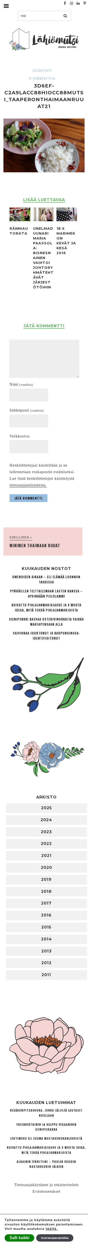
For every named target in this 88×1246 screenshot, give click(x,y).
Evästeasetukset (46, 1191)
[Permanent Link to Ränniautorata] (20, 220)
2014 (46, 939)
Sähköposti (27, 410)
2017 (46, 903)
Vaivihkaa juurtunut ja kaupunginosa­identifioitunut (46, 636)
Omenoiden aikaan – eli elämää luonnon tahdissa (46, 579)
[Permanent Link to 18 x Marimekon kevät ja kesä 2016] (66, 220)
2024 (46, 820)
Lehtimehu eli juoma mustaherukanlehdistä (46, 1138)
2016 (46, 915)
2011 (46, 975)
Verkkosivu (20, 436)
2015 (46, 927)
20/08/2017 (42, 70)
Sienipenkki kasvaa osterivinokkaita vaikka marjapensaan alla (46, 622)
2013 (46, 951)
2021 (46, 855)
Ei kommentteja (42, 78)
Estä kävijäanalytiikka (54, 1238)
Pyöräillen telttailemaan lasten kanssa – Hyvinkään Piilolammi (46, 594)
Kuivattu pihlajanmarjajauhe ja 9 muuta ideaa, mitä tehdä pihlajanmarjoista (46, 607)
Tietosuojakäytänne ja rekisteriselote (46, 1185)
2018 (46, 891)
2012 (46, 963)
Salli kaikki (19, 1238)
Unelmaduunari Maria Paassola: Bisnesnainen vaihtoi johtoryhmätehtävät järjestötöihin (43, 257)
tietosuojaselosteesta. (28, 485)
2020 (46, 867)
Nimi (21, 384)
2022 (46, 843)
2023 (46, 832)
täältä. (51, 1228)
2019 (46, 879)
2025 (46, 808)
